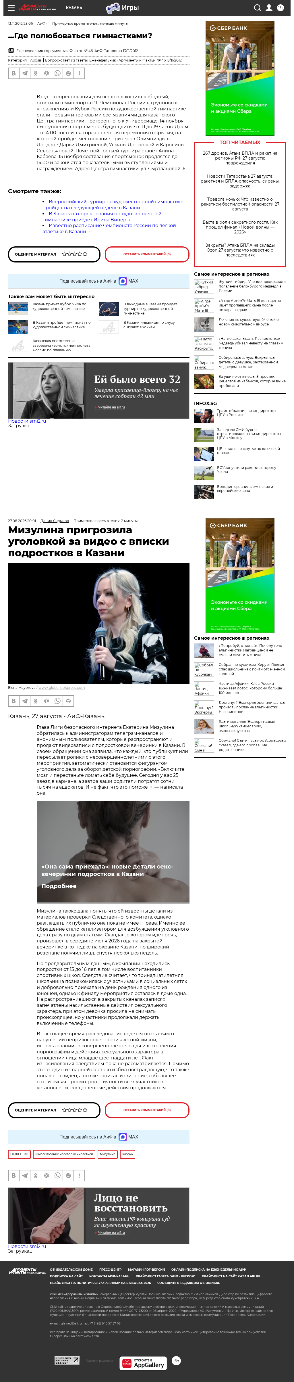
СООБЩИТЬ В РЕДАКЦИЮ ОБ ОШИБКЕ (188, 1283)
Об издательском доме (71, 1270)
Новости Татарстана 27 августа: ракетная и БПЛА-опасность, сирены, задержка (240, 181)
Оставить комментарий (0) (147, 254)
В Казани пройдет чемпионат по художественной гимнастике (62, 324)
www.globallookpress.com (61, 687)
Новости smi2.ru (27, 421)
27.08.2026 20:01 (22, 521)
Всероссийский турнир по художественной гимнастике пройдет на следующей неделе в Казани (112, 204)
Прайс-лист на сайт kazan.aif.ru (231, 1276)
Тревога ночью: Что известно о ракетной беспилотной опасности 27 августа (240, 204)
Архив (35, 60)
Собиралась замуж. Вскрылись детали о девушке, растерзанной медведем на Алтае (248, 362)
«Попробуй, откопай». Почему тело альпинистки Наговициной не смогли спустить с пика (250, 650)
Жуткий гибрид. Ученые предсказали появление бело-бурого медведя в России (252, 286)
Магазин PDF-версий (146, 1270)
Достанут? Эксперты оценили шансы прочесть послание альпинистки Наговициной (252, 707)
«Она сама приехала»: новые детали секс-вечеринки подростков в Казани (107, 870)
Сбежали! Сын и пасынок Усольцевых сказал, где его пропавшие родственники (252, 745)
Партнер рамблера (99, 1360)
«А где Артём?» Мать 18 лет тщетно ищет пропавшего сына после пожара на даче (250, 305)
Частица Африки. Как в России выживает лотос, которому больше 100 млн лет (250, 688)
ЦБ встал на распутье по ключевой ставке (248, 451)
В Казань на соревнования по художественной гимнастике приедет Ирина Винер (102, 217)
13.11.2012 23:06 (20, 23)
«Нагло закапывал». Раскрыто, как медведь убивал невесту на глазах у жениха (251, 343)
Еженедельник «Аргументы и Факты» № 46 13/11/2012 (135, 60)
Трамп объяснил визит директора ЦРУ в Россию (247, 413)
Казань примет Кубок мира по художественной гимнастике (59, 306)
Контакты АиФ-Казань (109, 1276)
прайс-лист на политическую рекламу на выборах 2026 (100, 1283)
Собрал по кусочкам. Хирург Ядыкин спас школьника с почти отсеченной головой (252, 669)
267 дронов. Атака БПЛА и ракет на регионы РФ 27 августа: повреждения (240, 158)
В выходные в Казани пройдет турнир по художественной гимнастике (150, 308)
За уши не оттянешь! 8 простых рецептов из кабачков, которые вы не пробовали (252, 381)
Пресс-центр (110, 1270)
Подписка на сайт (66, 1276)
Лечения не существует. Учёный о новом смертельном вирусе (249, 321)
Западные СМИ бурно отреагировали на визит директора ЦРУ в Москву (249, 434)
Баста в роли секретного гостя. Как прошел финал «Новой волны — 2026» (240, 227)
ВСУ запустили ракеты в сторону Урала (246, 470)
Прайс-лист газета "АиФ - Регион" (165, 1276)
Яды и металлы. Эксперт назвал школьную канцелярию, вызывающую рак (247, 726)
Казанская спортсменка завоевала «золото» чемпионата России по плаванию (61, 345)
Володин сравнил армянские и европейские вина (245, 489)
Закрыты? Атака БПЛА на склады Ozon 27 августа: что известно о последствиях (240, 250)
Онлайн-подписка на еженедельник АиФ (208, 1270)
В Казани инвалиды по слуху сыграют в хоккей (149, 324)
